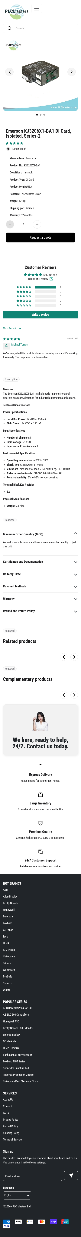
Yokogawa (9, 956)
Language (8, 1187)
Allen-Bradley (10, 896)
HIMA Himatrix (11, 1048)
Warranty (9, 598)
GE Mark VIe (9, 1041)
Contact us (40, 746)
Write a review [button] (40, 314)
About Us (8, 1099)
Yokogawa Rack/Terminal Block (20, 1081)
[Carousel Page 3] (44, 115)
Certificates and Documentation (23, 562)
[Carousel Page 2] (40, 115)
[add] (37, 224)
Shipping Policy (11, 1133)
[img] (11, 339)
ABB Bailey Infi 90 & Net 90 (17, 1008)
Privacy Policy (10, 1119)
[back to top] (73, 1071)
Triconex (8, 963)
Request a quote (40, 237)
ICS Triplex (9, 950)
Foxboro (7, 923)
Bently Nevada (10, 903)
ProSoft (7, 976)
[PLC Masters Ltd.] (16, 12)
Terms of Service (12, 1139)
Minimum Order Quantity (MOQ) (23, 534)
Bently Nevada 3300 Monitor (18, 1028)
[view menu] (36, 8)
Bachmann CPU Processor (17, 1055)
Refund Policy (10, 1126)
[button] (14, 143)
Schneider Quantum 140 (16, 1068)
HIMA (6, 943)
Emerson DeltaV (12, 1034)
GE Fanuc (8, 930)
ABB (5, 889)
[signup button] (71, 1175)
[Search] (9, 28)
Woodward (9, 970)
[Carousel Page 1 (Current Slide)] (37, 115)
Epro (5, 936)
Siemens (7, 983)
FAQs (6, 1113)
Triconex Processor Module (18, 1074)
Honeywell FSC (11, 1021)
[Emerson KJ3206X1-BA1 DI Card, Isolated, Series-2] (40, 73)
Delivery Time (12, 574)
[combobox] (44, 28)
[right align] (71, 72)
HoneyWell (9, 910)
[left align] (9, 72)
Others (6, 990)
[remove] (10, 224)
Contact (7, 1106)
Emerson (8, 916)
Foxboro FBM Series (14, 1061)
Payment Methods (14, 586)
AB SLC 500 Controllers (16, 1014)
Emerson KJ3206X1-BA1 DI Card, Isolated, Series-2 (38, 133)
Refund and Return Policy (19, 611)
